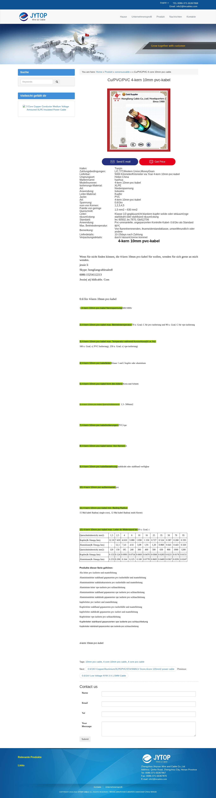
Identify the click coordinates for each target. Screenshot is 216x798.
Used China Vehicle (148, 792)
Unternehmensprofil (142, 16)
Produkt (161, 16)
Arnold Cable (125, 792)
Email (85, 703)
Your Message (87, 725)
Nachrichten (175, 16)
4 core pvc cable (136, 661)
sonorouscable (122, 72)
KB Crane (135, 792)
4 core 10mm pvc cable (115, 661)
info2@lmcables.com (186, 6)
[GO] (57, 81)
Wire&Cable (114, 792)
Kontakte (191, 16)
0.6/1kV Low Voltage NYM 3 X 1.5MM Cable (104, 675)
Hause (123, 16)
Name (85, 693)
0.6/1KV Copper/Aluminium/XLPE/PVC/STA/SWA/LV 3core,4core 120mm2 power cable (131, 669)
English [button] (163, 3)
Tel (83, 713)
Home (99, 72)
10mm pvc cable (94, 661)
